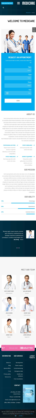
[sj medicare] (28, 3)
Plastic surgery (19, 365)
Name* (29, 67)
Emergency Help (19, 371)
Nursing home (19, 362)
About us (8, 362)
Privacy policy (7, 374)
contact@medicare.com (14, 399)
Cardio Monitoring (18, 368)
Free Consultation (18, 379)
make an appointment (7, 3)
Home (33, 12)
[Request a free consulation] (29, 393)
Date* (30, 90)
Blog (9, 365)
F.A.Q (9, 371)
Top (34, 31)
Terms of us (8, 377)
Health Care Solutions (20, 375)
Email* (29, 74)
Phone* (29, 82)
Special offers (7, 368)
